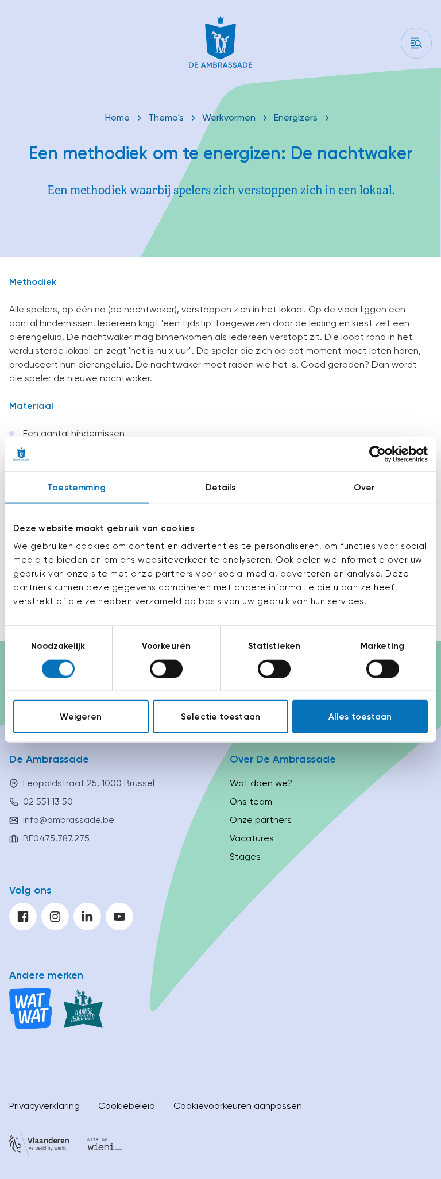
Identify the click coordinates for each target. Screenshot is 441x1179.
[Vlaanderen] (39, 1146)
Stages (245, 856)
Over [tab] (364, 487)
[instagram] (55, 916)
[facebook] (23, 916)
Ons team (251, 801)
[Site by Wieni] (104, 1146)
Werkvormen (229, 117)
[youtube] (119, 916)
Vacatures (252, 838)
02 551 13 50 (48, 801)
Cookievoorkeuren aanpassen (237, 1105)
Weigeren (81, 717)
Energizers (296, 117)
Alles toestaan (360, 717)
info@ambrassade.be (68, 819)
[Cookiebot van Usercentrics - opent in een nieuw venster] (377, 453)
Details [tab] (221, 487)
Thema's (166, 117)
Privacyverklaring (44, 1105)
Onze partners (261, 819)
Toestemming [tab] (76, 487)
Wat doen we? (261, 783)
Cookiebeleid (126, 1105)
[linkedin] (87, 916)
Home (117, 117)
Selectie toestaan (220, 717)
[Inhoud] (416, 43)
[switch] (166, 668)
